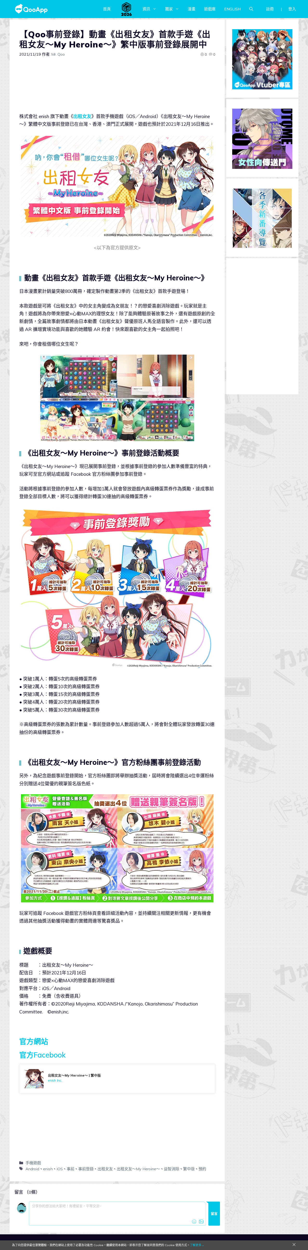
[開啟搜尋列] (251, 9)
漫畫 (191, 9)
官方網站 (33, 1041)
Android (32, 1168)
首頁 (107, 9)
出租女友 (82, 116)
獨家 (169, 9)
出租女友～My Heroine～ (138, 1168)
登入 (292, 9)
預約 (202, 1168)
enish (48, 1168)
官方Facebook (42, 1054)
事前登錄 (86, 1168)
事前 (70, 1168)
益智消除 (171, 1168)
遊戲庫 (210, 9)
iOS (60, 1168)
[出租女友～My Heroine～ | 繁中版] (117, 1078)
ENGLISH (232, 9)
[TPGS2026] (126, 9)
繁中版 (189, 1168)
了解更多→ (197, 1245)
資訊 (146, 9)
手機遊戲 (33, 1162)
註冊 (270, 9)
